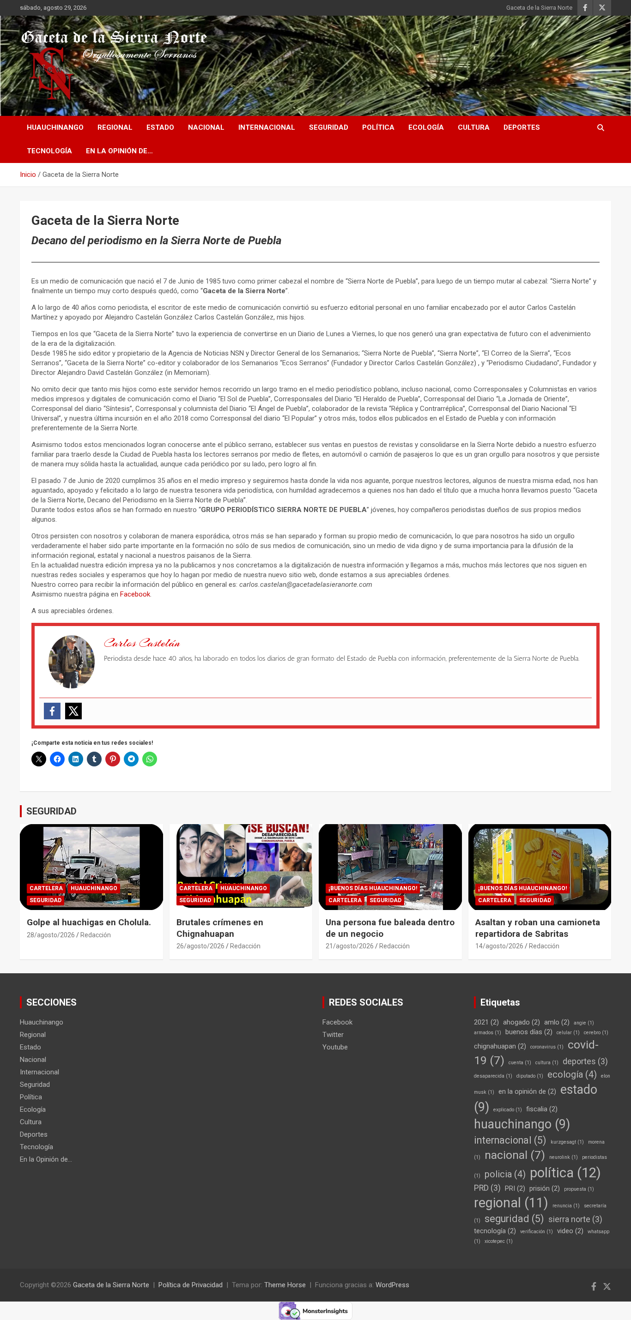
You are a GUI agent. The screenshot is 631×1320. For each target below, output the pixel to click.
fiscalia (542, 1109)
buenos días (528, 1032)
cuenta (520, 1063)
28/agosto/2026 (51, 935)
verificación (536, 1232)
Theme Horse (285, 1285)
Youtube (335, 1047)
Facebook (135, 594)
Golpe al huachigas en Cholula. (89, 922)
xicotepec (499, 1241)
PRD (487, 1188)
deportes (585, 1061)
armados (487, 1033)
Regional (115, 127)
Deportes (522, 127)
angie (584, 1023)
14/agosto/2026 (499, 946)
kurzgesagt (567, 1142)
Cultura (474, 127)
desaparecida (493, 1076)
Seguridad (328, 127)
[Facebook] (52, 711)
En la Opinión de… (119, 151)
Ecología (426, 127)
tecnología (495, 1231)
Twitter (333, 1035)
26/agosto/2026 (200, 946)
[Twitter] (73, 711)
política (565, 1173)
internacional (510, 1140)
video (570, 1231)
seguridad (514, 1218)
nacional (515, 1155)
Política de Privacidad (190, 1285)
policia (505, 1174)
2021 (486, 1022)
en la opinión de (527, 1091)
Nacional (206, 127)
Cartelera (46, 888)
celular (568, 1033)
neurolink (563, 1157)
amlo (557, 1022)
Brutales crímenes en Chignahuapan (219, 928)
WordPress (392, 1285)
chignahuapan (500, 1046)
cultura (546, 1063)
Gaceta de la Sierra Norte (539, 7)
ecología (572, 1074)
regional (511, 1203)
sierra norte (575, 1219)
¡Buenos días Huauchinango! (372, 888)
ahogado (521, 1022)
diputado (529, 1076)
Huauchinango (55, 127)
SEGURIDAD (51, 811)
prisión (544, 1188)
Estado (160, 127)
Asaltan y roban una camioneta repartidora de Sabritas (537, 928)
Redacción (95, 935)
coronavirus (547, 1047)
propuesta (579, 1189)
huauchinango (522, 1124)
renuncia (566, 1206)
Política (378, 127)
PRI (515, 1188)
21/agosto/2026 (350, 946)
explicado (507, 1110)
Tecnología (49, 151)
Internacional (266, 127)
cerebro (596, 1033)
